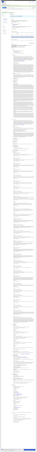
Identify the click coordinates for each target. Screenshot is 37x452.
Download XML (5, 18)
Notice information (4, 33)
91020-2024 (21, 16)
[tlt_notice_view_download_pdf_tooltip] (11, 37)
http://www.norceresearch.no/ (18, 394)
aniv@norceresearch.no (15, 24)
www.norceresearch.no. (22, 60)
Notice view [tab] (3, 14)
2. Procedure (4, 27)
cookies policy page (12, 449)
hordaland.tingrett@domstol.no (17, 407)
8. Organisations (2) (5, 30)
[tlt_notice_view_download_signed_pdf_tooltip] (17, 33)
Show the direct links (6, 19)
